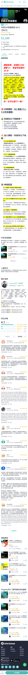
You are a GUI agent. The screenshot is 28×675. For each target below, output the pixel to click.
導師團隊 (3, 653)
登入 (24, 2)
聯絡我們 (22, 649)
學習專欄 (12, 649)
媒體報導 (3, 651)
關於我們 (3, 649)
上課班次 (17, 54)
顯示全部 (13, 261)
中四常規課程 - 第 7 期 (6, 525)
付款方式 (22, 653)
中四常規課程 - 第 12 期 (6, 352)
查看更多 (14, 531)
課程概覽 (4, 54)
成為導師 (3, 655)
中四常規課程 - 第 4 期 (6, 500)
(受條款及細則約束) (14, 49)
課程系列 (11, 54)
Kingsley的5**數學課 (7, 34)
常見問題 (22, 651)
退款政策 (22, 655)
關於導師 (23, 54)
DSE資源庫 (12, 651)
